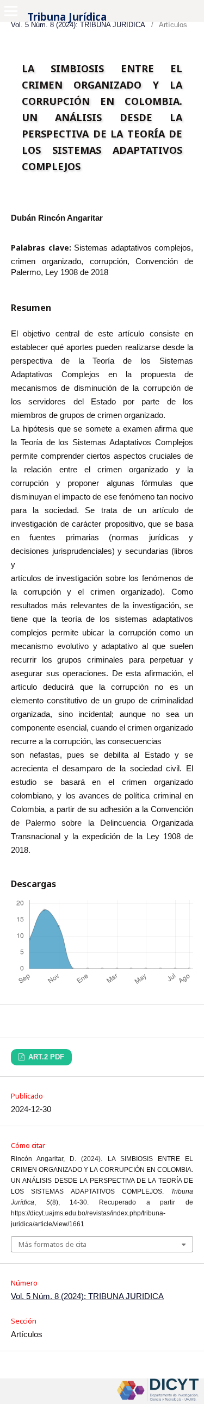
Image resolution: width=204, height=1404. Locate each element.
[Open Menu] (11, 11)
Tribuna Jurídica (67, 17)
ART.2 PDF (45, 1057)
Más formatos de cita (52, 1244)
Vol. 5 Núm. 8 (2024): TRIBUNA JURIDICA (87, 1296)
